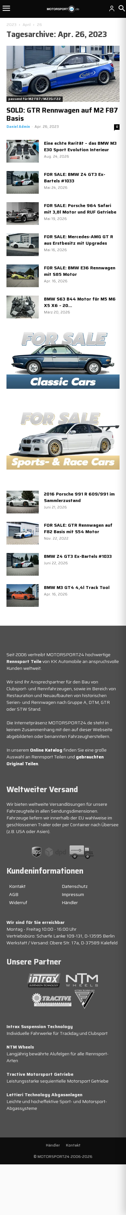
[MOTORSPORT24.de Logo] (63, 9)
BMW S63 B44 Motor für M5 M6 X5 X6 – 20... (80, 302)
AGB (13, 894)
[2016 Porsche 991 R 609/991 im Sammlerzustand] (22, 502)
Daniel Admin (18, 126)
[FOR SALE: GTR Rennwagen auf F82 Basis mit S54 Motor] (22, 533)
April (27, 24)
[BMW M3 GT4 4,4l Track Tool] (22, 595)
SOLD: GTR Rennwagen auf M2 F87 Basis (62, 114)
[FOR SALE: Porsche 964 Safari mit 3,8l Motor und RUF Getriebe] (22, 213)
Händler (70, 902)
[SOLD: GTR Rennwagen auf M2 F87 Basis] (63, 74)
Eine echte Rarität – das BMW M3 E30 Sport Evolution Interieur (80, 146)
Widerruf (18, 902)
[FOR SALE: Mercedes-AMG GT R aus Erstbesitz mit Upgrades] (22, 244)
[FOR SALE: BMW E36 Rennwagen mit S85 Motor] (22, 275)
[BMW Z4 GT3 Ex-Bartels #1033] (22, 564)
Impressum (73, 894)
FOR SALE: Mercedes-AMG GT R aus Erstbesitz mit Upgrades (78, 240)
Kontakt (17, 886)
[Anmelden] (112, 8)
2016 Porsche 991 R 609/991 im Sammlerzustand (79, 497)
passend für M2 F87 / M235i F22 (34, 98)
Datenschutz (75, 886)
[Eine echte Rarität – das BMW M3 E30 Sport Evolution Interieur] (22, 151)
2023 (11, 24)
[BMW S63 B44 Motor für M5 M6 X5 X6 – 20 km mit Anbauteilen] (22, 307)
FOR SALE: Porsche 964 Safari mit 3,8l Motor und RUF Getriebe (80, 208)
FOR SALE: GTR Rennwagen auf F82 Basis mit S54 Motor (78, 528)
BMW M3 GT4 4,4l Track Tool (77, 587)
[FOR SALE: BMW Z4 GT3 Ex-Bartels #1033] (22, 182)
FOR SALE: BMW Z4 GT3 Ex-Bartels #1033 (74, 177)
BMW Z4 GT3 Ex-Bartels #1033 (78, 556)
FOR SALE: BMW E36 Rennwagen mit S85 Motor (79, 271)
